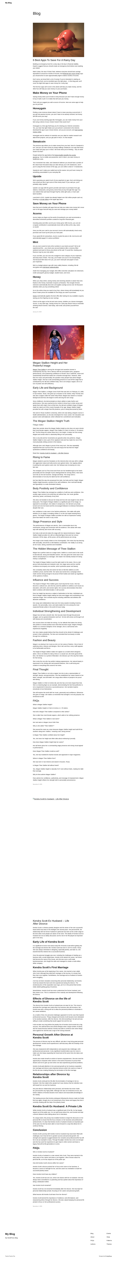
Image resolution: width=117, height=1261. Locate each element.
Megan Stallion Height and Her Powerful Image (50, 364)
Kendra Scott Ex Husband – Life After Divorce (54, 453)
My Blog (8, 3)
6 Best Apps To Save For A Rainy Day (54, 60)
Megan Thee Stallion (39, 369)
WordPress (109, 1256)
